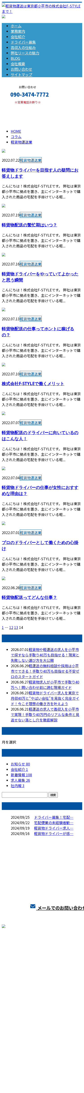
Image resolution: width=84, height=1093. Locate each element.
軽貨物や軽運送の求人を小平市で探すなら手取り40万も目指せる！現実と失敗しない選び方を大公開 (45, 655)
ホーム (16, 25)
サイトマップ (21, 74)
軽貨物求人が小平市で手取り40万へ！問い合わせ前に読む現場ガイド (45, 684)
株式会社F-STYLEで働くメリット (33, 383)
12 (11, 627)
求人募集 (20, 780)
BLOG (15, 58)
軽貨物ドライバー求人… (53, 828)
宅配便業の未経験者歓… (53, 822)
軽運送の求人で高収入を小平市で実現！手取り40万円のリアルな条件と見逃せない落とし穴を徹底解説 (45, 714)
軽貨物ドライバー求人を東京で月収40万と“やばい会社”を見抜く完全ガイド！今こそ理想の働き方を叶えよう (45, 698)
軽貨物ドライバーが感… (53, 833)
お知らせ (20, 764)
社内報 (17, 785)
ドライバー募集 (23, 42)
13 (16, 627)
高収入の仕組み (23, 47)
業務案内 (18, 31)
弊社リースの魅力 (25, 53)
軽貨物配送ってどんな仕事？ (29, 597)
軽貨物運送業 (31, 117)
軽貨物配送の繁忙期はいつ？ (29, 225)
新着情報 (21, 774)
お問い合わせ (21, 69)
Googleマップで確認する (24, 1040)
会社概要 (18, 63)
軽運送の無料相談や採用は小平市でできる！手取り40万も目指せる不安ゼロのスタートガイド (45, 671)
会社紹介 (18, 36)
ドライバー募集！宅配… (53, 817)
